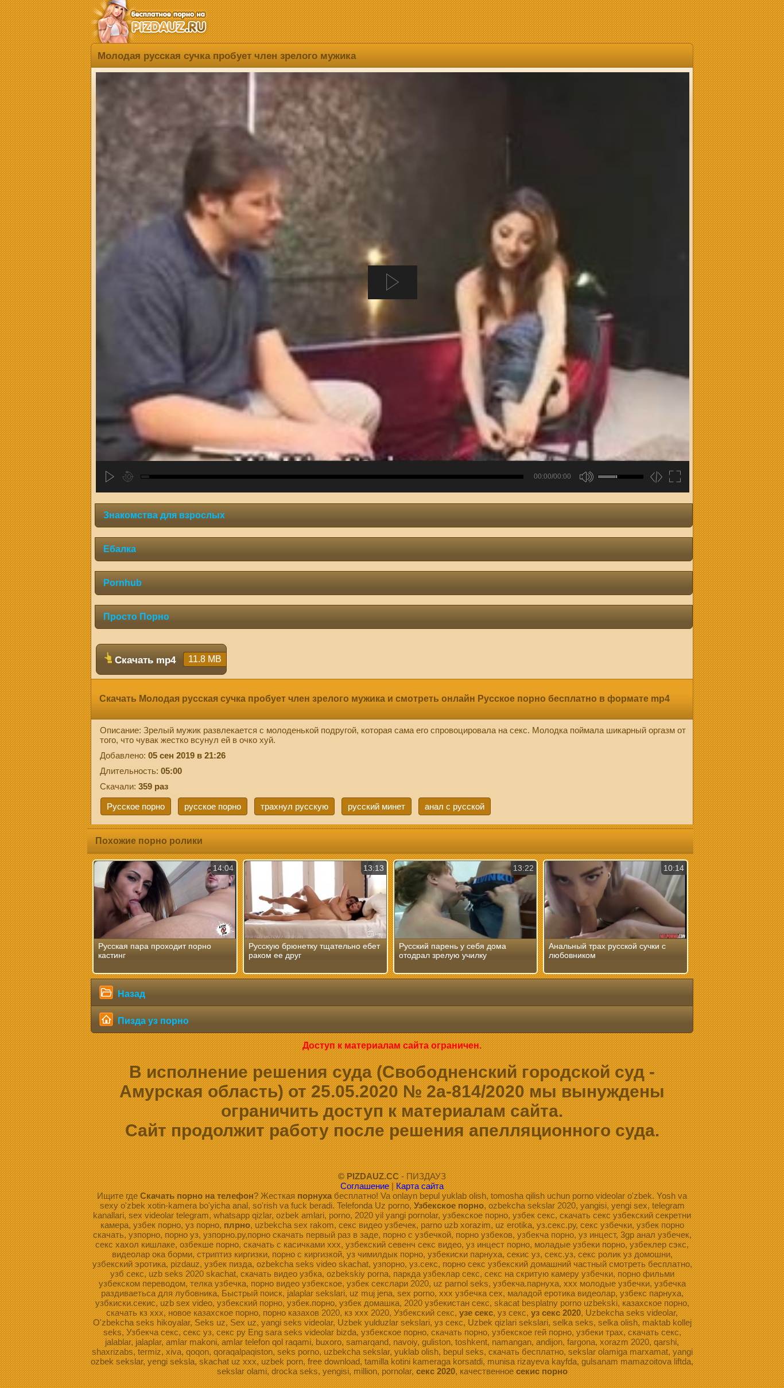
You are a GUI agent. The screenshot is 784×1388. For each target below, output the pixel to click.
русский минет (376, 806)
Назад (130, 994)
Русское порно (136, 806)
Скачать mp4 (167, 660)
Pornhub (122, 583)
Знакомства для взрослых (164, 515)
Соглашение (364, 1186)
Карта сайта (420, 1186)
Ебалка (119, 549)
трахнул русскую (294, 806)
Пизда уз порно (152, 1021)
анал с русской (454, 806)
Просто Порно (136, 616)
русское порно (212, 806)
